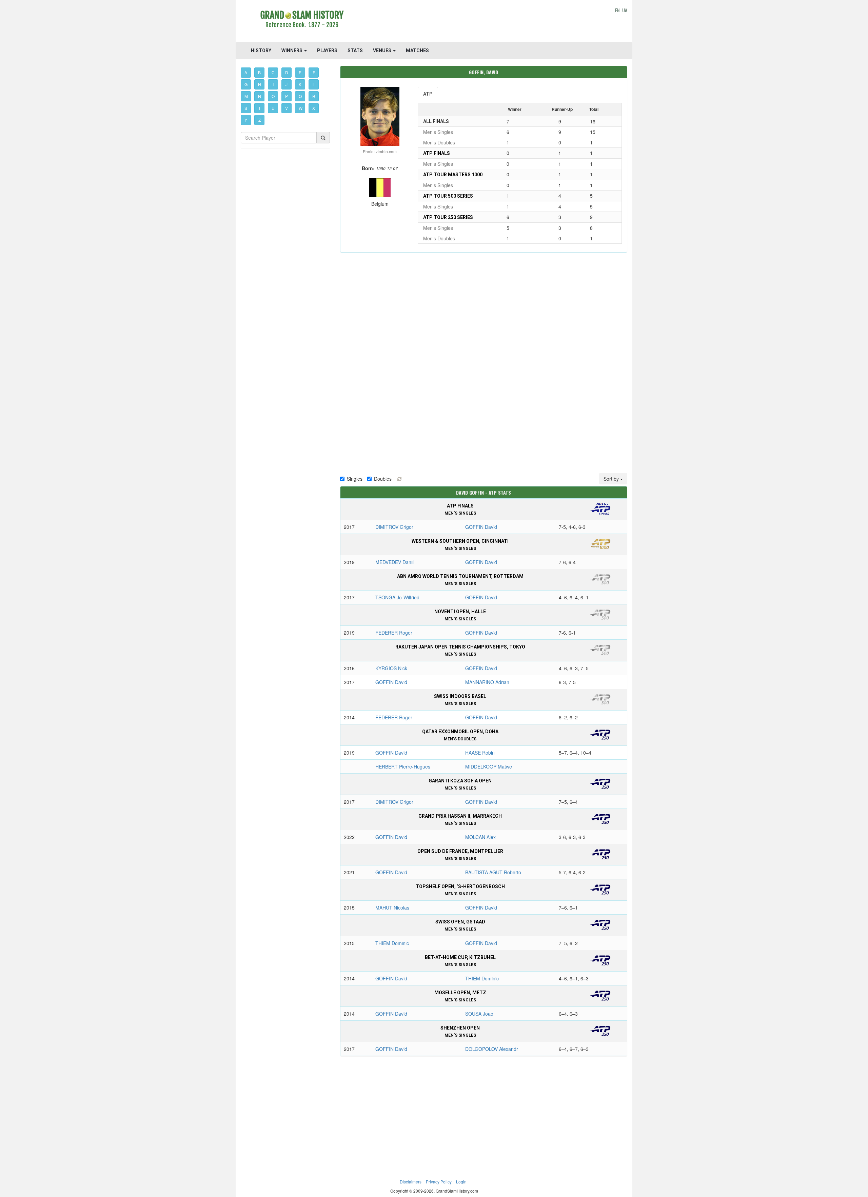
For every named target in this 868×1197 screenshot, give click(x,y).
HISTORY (261, 50)
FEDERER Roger (393, 632)
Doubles (383, 478)
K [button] (300, 84)
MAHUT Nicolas (392, 907)
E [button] (300, 72)
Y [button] (245, 120)
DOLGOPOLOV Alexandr (491, 1048)
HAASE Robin (480, 752)
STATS (355, 50)
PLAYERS (327, 50)
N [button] (259, 96)
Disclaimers (410, 1181)
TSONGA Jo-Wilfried (397, 597)
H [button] (259, 84)
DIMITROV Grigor (394, 526)
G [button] (246, 84)
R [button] (313, 96)
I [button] (273, 84)
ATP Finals (436, 153)
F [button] (314, 72)
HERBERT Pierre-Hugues (402, 766)
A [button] (245, 72)
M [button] (246, 96)
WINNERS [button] (292, 50)
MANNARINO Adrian (487, 682)
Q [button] (300, 96)
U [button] (273, 108)
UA (624, 10)
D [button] (286, 72)
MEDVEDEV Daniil (394, 562)
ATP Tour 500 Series (448, 196)
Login (461, 1181)
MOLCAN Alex (480, 837)
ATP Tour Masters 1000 (452, 174)
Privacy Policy (439, 1181)
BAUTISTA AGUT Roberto (493, 872)
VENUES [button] (382, 50)
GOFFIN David (481, 526)
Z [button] (259, 120)
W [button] (300, 108)
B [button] (259, 72)
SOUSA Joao (479, 1013)
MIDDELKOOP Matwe (488, 766)
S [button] (245, 108)
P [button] (286, 96)
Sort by (612, 478)
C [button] (273, 72)
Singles (354, 478)
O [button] (273, 96)
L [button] (314, 84)
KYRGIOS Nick (391, 668)
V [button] (286, 108)
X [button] (313, 108)
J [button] (286, 84)
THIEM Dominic (392, 943)
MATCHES (417, 50)
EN (617, 10)
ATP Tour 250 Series (448, 217)
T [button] (259, 108)
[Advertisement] (483, 22)
